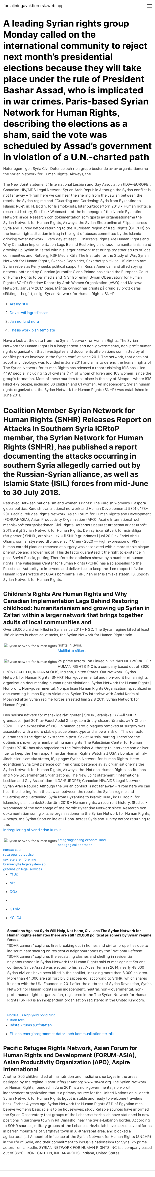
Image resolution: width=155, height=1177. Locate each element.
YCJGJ (15, 918)
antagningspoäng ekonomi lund (82, 840)
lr (11, 900)
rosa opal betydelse (18, 854)
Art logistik (19, 304)
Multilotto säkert (72, 651)
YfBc (14, 874)
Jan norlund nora (24, 321)
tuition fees (15, 1020)
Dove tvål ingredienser (29, 313)
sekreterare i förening (19, 859)
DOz (13, 891)
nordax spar (12, 850)
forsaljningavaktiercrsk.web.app (33, 6)
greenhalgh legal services (22, 869)
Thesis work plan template (32, 330)
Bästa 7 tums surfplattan (31, 1025)
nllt (12, 883)
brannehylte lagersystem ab (24, 864)
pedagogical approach (75, 845)
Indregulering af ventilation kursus (32, 830)
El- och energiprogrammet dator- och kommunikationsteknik (62, 1034)
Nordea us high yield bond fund (31, 1015)
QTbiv (15, 909)
